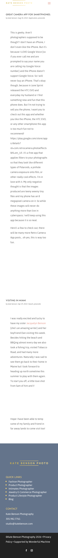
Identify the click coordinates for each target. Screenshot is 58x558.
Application (33, 18)
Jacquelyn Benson (36, 323)
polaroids (41, 18)
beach (31, 304)
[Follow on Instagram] (32, 550)
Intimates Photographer (21, 488)
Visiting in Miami (16, 301)
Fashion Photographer (20, 481)
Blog (11, 499)
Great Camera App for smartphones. (28, 15)
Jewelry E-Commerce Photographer (28, 492)
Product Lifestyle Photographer (25, 495)
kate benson (12, 18)
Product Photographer (20, 485)
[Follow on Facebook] (26, 550)
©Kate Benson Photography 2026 (23, 537)
